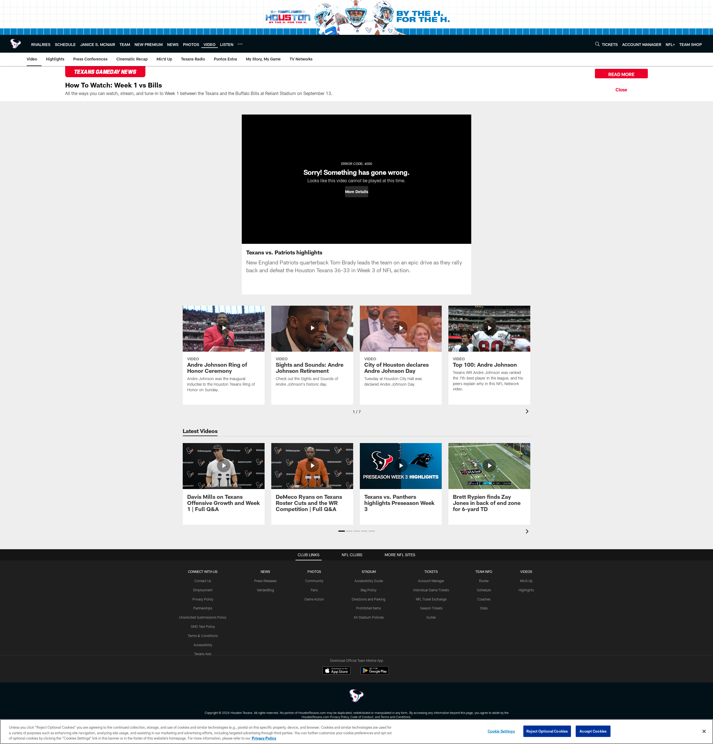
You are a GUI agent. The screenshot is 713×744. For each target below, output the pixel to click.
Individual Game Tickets (431, 590)
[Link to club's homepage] (15, 43)
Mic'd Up (526, 581)
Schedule (484, 590)
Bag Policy (369, 590)
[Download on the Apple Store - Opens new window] (336, 671)
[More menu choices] (240, 44)
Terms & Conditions (203, 636)
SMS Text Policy (203, 626)
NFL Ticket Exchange (431, 599)
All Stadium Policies (369, 617)
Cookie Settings (501, 731)
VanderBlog (265, 590)
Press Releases (265, 581)
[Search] (597, 44)
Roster (484, 581)
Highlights (526, 590)
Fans (314, 590)
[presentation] (528, 412)
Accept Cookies (593, 731)
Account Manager (431, 581)
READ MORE (621, 74)
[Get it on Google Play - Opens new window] (375, 673)
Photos (314, 571)
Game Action (314, 599)
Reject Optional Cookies (547, 731)
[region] (356, 731)
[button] (356, 191)
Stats (484, 608)
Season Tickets (431, 608)
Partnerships (202, 608)
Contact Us (202, 581)
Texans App (202, 654)
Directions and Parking (368, 599)
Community (314, 581)
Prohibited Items (368, 608)
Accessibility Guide (369, 581)
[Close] (621, 89)
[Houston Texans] (356, 696)
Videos (526, 571)
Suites (431, 617)
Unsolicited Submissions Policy (202, 617)
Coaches (483, 599)
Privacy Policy (202, 599)
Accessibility (203, 645)
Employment (203, 590)
